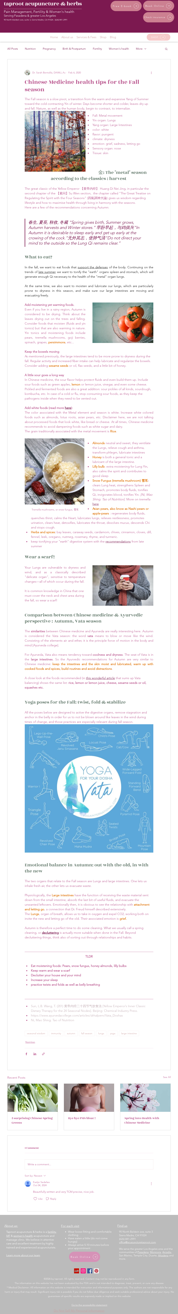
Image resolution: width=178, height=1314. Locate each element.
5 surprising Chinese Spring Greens (32, 1120)
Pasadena (143, 1252)
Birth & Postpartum (74, 48)
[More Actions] (151, 1184)
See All (167, 1077)
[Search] (170, 19)
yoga (112, 1033)
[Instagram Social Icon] (83, 1270)
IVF (8, 1235)
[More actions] (151, 72)
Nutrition (30, 48)
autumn (71, 1033)
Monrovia (155, 1252)
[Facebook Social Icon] (89, 1270)
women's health (23, 1235)
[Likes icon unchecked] (35, 1199)
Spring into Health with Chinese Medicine (141, 1120)
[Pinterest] (96, 1270)
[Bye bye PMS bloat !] (89, 1098)
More (139, 48)
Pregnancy (49, 48)
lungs (101, 1033)
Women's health (119, 48)
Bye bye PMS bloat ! (82, 1118)
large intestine (129, 1033)
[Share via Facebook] (26, 1054)
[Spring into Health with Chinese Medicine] (145, 1098)
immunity (56, 1033)
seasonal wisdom (36, 1033)
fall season (86, 1033)
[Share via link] (43, 1054)
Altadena (163, 1255)
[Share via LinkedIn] (35, 1054)
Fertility (97, 48)
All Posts (12, 48)
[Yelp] (76, 1270)
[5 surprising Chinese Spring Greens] (32, 1098)
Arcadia (166, 1252)
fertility (52, 1231)
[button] (166, 48)
